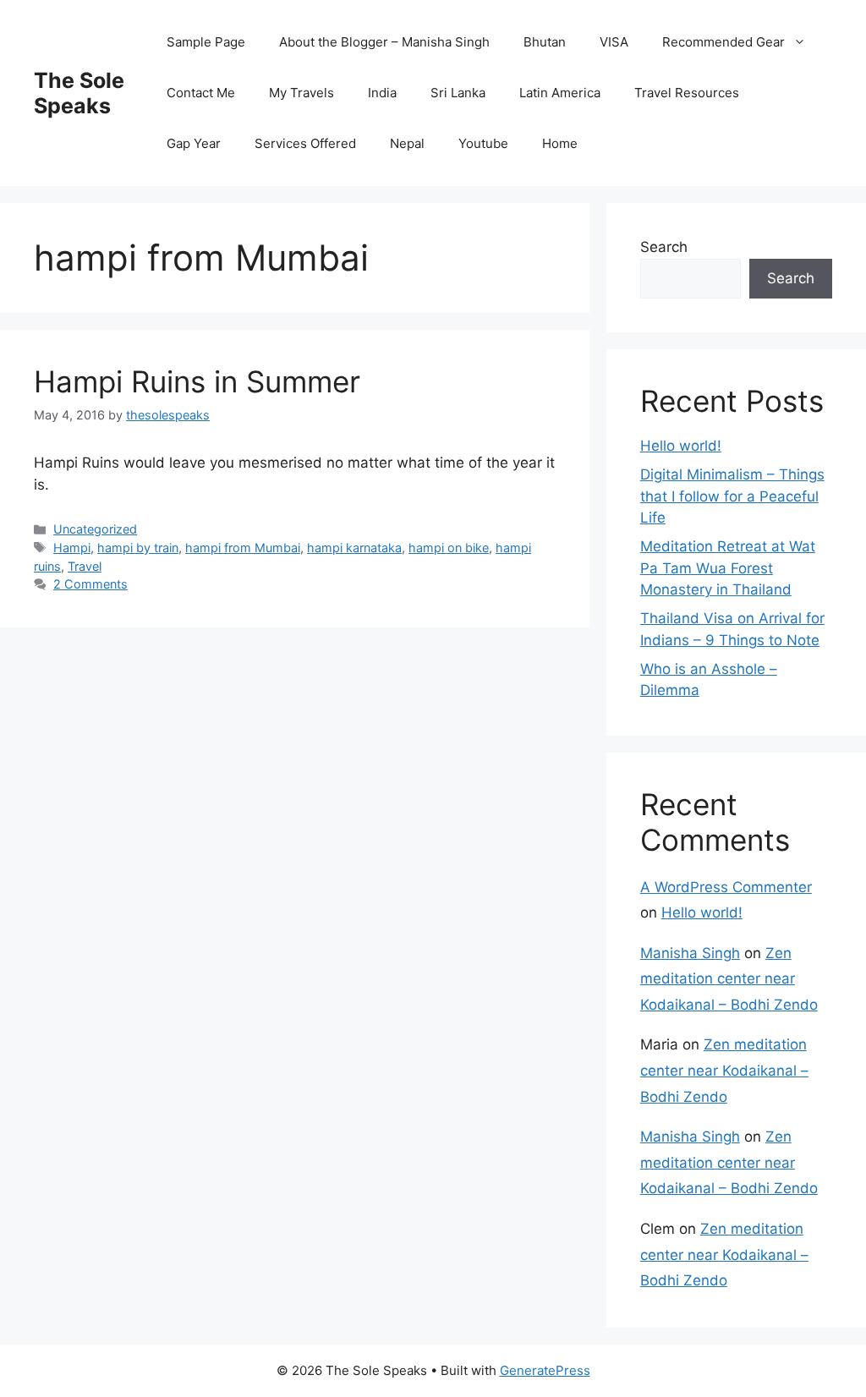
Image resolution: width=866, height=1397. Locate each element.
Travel (84, 566)
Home (560, 143)
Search (664, 246)
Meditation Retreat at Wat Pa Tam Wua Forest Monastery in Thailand (727, 568)
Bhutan (544, 42)
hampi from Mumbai (242, 547)
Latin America (559, 93)
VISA (614, 42)
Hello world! (680, 445)
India (382, 93)
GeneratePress (545, 1370)
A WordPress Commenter (726, 887)
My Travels (301, 93)
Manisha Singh (690, 953)
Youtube (483, 143)
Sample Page (206, 42)
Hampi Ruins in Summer (197, 381)
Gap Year (194, 143)
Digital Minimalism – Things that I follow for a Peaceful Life (732, 496)
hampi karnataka (354, 547)
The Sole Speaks (79, 93)
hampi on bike (448, 547)
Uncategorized (95, 529)
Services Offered (305, 143)
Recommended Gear (723, 42)
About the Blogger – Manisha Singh (384, 42)
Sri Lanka (457, 93)
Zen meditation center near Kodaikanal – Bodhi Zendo (729, 979)
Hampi (71, 547)
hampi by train (137, 547)
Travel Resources (686, 93)
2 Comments (90, 584)
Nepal (407, 143)
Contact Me (201, 93)
